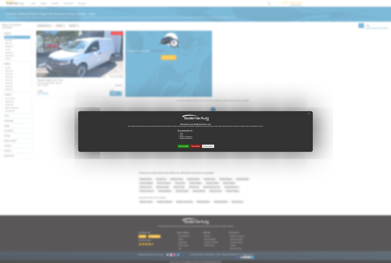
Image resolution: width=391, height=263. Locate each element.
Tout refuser (195, 146)
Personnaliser (208, 146)
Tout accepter (183, 146)
